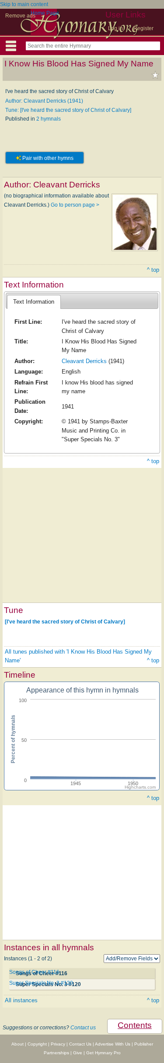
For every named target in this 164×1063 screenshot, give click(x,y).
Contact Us (80, 1044)
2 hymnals (48, 119)
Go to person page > (75, 205)
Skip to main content (24, 4)
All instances (21, 1000)
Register (143, 28)
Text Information (33, 301)
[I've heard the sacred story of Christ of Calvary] (65, 621)
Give (77, 1052)
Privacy (58, 1044)
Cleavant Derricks (84, 361)
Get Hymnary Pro (103, 1052)
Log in (115, 28)
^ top (153, 270)
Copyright (37, 1044)
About (17, 1044)
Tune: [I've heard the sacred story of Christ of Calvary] (68, 110)
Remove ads (20, 16)
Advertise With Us (112, 1044)
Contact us (83, 1028)
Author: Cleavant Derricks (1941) (44, 101)
